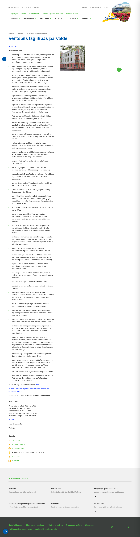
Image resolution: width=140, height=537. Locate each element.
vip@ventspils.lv (18, 444)
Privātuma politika (55, 525)
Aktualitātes (44, 18)
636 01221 (17, 440)
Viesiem (23, 13)
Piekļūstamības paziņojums (20, 529)
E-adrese (15, 461)
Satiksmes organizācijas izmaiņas (52, 13)
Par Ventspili (99, 503)
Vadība (11, 420)
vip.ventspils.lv (18, 448)
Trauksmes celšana (74, 525)
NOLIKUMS (13, 47)
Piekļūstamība (96, 7)
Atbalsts (85, 18)
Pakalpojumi (29, 18)
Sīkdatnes (89, 525)
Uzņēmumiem (14, 478)
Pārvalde (14, 18)
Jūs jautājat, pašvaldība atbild (106, 488)
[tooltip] (30, 7)
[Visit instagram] (128, 527)
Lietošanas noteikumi (35, 525)
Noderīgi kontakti (34, 13)
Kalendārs (59, 18)
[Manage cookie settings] (5, 531)
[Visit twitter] (112, 527)
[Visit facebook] (120, 527)
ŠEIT (10, 398)
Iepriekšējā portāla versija (46, 529)
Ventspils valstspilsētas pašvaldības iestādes (27, 503)
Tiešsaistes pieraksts (71, 13)
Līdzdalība (72, 18)
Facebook (16, 457)
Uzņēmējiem (14, 13)
